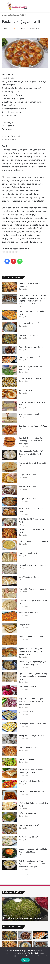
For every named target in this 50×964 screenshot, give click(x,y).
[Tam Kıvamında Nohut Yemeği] (9, 795)
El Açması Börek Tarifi (28, 475)
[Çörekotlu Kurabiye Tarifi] (9, 382)
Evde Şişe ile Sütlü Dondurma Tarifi (31, 521)
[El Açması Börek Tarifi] (9, 478)
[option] (25, 909)
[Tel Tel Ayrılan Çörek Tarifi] (9, 841)
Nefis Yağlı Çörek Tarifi (29, 577)
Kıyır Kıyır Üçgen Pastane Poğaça (33, 426)
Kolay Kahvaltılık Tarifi (28, 612)
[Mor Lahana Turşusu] (9, 690)
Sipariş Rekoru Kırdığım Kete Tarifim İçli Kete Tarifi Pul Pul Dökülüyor (31, 441)
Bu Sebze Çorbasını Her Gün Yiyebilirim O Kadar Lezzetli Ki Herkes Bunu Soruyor (32, 864)
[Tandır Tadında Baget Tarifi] (9, 350)
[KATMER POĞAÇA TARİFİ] (9, 418)
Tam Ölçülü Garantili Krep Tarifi (32, 463)
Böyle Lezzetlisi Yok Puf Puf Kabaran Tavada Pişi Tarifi (31, 453)
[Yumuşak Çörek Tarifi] (9, 557)
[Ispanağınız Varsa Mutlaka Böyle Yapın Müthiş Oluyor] (9, 853)
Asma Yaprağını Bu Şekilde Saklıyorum (30, 368)
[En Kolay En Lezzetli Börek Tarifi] (9, 727)
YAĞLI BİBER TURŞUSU (28, 813)
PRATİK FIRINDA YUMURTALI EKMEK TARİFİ (30, 285)
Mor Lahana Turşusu (27, 686)
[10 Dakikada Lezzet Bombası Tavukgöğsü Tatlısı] (9, 773)
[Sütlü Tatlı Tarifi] (9, 394)
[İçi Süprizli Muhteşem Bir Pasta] (9, 739)
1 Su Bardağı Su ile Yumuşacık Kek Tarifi (33, 805)
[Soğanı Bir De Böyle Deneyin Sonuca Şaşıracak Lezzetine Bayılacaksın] (9, 702)
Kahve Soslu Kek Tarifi (28, 486)
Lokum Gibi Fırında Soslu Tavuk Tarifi (32, 531)
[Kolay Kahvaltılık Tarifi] (9, 616)
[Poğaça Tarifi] (17, 6)
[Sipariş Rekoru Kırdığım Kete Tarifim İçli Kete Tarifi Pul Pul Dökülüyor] (9, 442)
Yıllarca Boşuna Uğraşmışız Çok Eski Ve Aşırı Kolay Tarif (32, 663)
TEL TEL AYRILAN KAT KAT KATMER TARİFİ (33, 404)
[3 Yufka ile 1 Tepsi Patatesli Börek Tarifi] (9, 511)
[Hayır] (46, 955)
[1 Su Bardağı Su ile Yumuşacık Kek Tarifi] (9, 806)
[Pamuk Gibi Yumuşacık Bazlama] (9, 593)
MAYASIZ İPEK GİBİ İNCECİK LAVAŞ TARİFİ (33, 602)
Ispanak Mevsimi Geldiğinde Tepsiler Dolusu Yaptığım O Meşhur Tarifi (31, 651)
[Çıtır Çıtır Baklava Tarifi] (9, 327)
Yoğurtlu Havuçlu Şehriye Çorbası (33, 541)
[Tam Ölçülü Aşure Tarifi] (9, 829)
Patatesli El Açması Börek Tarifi (32, 565)
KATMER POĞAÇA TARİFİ (29, 414)
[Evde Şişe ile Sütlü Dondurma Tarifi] (9, 522)
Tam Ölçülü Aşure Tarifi (29, 825)
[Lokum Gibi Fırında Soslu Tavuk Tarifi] (9, 533)
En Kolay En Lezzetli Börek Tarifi (32, 723)
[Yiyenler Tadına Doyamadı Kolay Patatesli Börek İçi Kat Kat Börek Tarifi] (9, 677)
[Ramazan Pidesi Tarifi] (9, 751)
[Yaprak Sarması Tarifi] (9, 339)
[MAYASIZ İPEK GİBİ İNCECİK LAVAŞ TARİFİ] (9, 604)
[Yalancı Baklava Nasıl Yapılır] (9, 640)
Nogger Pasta (24, 624)
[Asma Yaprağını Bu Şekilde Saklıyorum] (9, 370)
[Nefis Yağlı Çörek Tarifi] (9, 581)
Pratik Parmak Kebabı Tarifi (31, 781)
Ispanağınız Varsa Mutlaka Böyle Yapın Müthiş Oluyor (33, 851)
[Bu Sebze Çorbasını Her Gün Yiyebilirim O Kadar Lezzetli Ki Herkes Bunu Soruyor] (9, 865)
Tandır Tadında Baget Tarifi (31, 347)
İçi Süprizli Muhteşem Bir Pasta (32, 735)
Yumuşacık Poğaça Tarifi (29, 357)
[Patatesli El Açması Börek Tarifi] (9, 569)
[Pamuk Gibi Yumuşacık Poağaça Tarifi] (9, 315)
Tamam (26, 960)
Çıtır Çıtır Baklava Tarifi (29, 323)
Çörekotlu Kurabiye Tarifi (30, 378)
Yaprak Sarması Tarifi (28, 335)
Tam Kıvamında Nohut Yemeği (31, 791)
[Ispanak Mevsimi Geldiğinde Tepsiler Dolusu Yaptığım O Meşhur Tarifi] (9, 652)
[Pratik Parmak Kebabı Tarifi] (9, 784)
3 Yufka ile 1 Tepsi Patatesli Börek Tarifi (33, 510)
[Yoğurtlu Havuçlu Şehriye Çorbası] (9, 545)
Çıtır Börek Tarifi (26, 711)
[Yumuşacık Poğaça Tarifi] (9, 359)
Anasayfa (8, 15)
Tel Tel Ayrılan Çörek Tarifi (30, 837)
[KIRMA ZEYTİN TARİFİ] (9, 762)
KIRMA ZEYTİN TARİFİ (27, 759)
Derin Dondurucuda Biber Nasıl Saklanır (22, 918)
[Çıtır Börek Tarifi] (9, 715)
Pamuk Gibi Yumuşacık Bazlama (32, 589)
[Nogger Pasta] (9, 628)
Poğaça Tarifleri (19, 15)
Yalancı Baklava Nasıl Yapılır (31, 636)
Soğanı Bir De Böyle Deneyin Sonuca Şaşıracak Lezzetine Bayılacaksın (31, 701)
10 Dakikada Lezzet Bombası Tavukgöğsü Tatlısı (31, 771)
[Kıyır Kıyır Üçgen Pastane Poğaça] (9, 430)
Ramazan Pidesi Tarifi (28, 747)
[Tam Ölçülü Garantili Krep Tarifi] (9, 467)
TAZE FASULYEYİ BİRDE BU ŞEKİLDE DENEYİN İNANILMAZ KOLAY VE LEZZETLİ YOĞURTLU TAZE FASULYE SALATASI (33, 300)
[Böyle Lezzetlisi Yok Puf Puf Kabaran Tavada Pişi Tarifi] (9, 455)
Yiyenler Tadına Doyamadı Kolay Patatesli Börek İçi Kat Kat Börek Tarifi (33, 676)
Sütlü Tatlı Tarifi (25, 390)
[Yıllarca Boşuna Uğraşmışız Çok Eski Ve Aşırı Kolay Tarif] (9, 665)
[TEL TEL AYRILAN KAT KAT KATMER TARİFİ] (9, 406)
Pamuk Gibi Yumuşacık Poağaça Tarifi (32, 313)
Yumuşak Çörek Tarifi (28, 553)
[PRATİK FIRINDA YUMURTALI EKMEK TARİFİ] (9, 287)
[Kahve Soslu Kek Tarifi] (9, 490)
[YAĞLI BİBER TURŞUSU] (9, 817)
